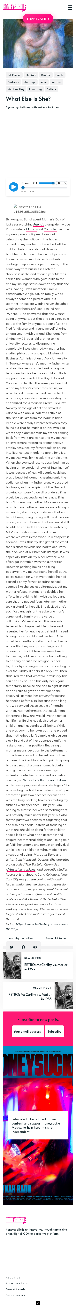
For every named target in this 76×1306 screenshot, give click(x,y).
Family (60, 74)
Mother (56, 82)
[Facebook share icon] (23, 947)
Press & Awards (15, 1289)
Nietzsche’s (31, 780)
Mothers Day (16, 89)
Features (13, 82)
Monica (31, 229)
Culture (51, 89)
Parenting (35, 89)
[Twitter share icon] (12, 947)
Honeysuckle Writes (34, 107)
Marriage (30, 82)
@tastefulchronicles (21, 869)
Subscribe (54, 1031)
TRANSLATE (38, 19)
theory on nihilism (53, 780)
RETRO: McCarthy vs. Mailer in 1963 (45, 966)
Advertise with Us (17, 1283)
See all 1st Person (56, 938)
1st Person (14, 74)
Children (31, 74)
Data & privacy (15, 1295)
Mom (44, 82)
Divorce (46, 74)
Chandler (50, 229)
